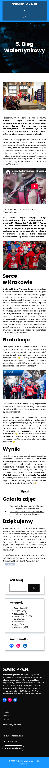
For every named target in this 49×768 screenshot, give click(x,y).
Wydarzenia (19, 627)
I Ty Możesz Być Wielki (21, 682)
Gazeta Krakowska (30, 508)
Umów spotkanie (13, 748)
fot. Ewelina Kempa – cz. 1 (21, 506)
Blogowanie (19, 613)
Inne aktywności (21, 616)
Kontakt (6, 719)
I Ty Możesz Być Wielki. (33, 128)
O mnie (6, 712)
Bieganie (18, 610)
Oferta (6, 715)
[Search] (34, 588)
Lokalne (17, 619)
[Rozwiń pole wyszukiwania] (24, 17)
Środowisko (19, 621)
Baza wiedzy (19, 608)
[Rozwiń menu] (24, 11)
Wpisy (16, 624)
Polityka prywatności (12, 724)
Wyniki (25, 491)
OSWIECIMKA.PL (25, 4)
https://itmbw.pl (10, 164)
